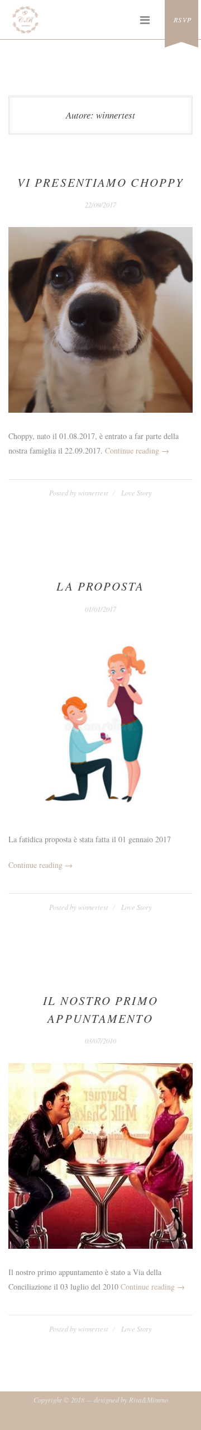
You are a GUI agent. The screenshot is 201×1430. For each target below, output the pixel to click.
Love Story (136, 492)
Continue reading (137, 450)
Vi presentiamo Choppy (100, 182)
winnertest (93, 492)
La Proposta (100, 586)
